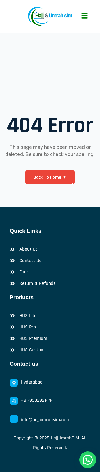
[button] (84, 17)
